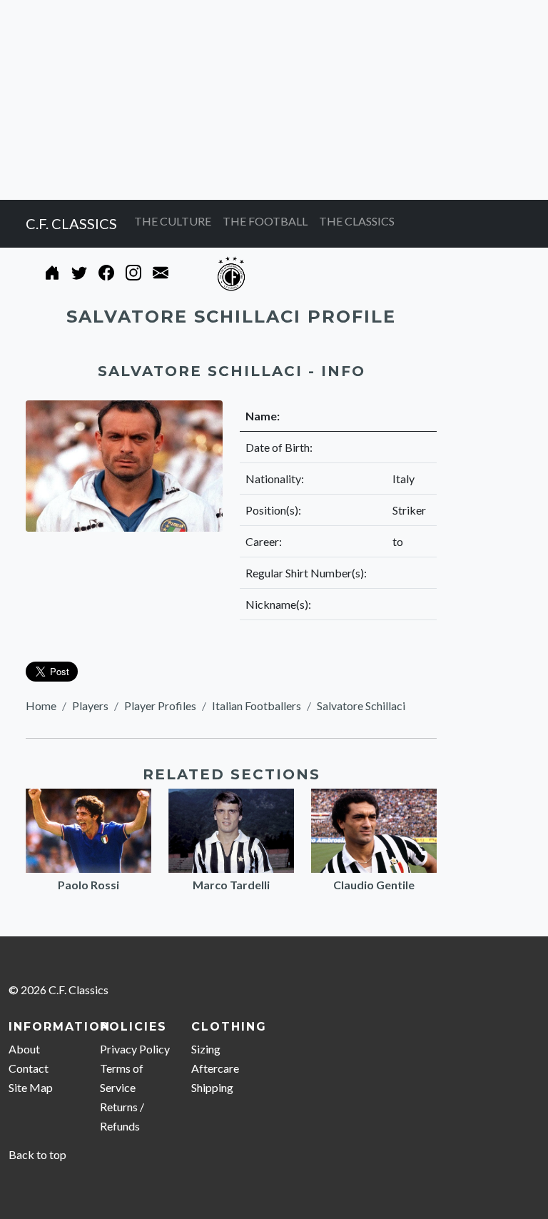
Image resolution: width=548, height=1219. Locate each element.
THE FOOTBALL (265, 221)
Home (41, 705)
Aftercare (215, 1068)
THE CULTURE (172, 221)
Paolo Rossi (88, 884)
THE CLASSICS (357, 221)
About (24, 1049)
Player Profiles (160, 705)
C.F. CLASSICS (71, 223)
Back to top (37, 1154)
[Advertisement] (274, 100)
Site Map (31, 1087)
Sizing (205, 1049)
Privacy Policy (135, 1049)
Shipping (212, 1087)
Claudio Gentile (374, 884)
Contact (29, 1068)
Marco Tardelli (231, 884)
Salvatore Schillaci (361, 705)
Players (90, 705)
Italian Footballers (256, 705)
